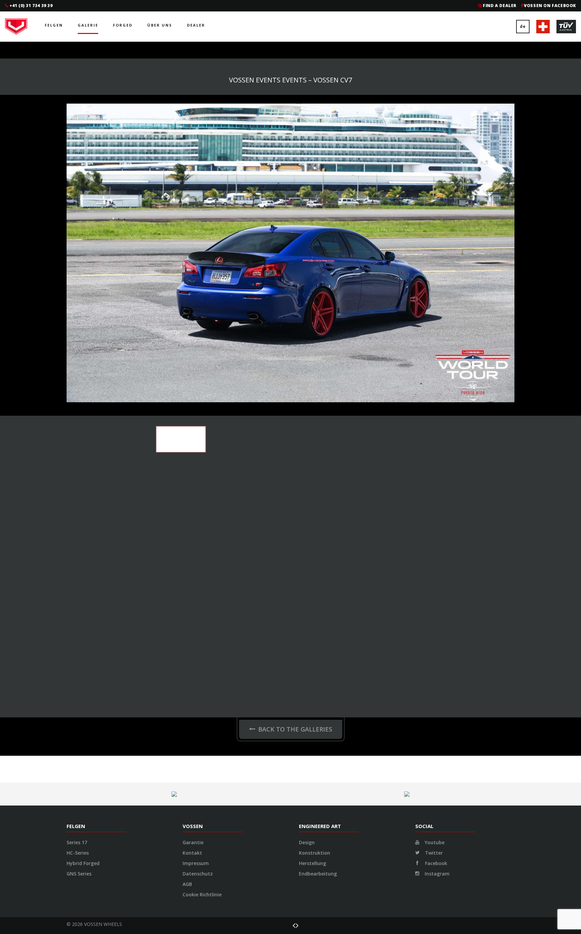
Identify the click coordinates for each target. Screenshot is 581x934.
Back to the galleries (295, 729)
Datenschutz (198, 873)
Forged (122, 25)
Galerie (88, 25)
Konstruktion (314, 853)
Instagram (436, 873)
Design (307, 842)
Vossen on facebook (550, 5)
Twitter (433, 853)
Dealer (196, 25)
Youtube (433, 842)
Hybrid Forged (83, 863)
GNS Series (79, 873)
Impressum (196, 863)
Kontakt (192, 853)
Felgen (54, 25)
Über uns (159, 25)
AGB (187, 884)
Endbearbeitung (318, 873)
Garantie (193, 842)
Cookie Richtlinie (202, 894)
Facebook (435, 863)
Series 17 (77, 842)
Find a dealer (499, 5)
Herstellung (312, 863)
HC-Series (78, 853)
